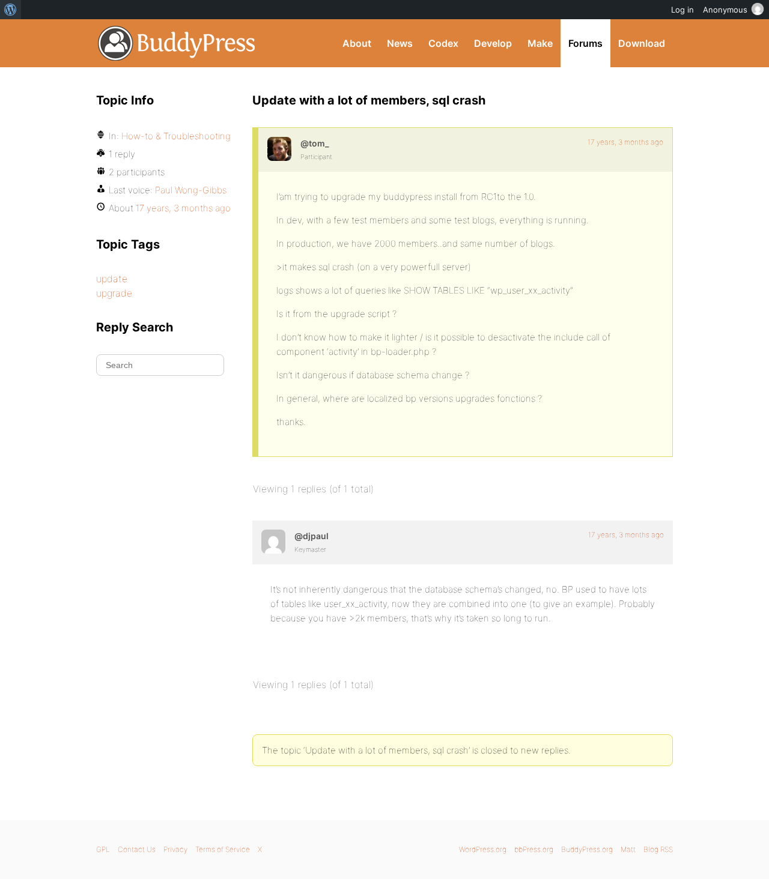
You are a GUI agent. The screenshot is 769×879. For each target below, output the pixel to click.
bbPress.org (533, 849)
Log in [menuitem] (682, 9)
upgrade (114, 293)
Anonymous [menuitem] (725, 9)
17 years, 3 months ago (625, 141)
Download (641, 43)
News (400, 43)
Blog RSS (658, 849)
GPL (103, 849)
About (356, 43)
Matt (628, 849)
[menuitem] (10, 9)
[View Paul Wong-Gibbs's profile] (273, 542)
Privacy (175, 849)
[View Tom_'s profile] (279, 149)
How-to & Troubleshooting (176, 136)
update (111, 279)
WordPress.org (482, 849)
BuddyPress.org (177, 43)
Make (540, 43)
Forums (585, 43)
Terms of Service (222, 849)
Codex (443, 43)
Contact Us (137, 849)
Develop (493, 43)
